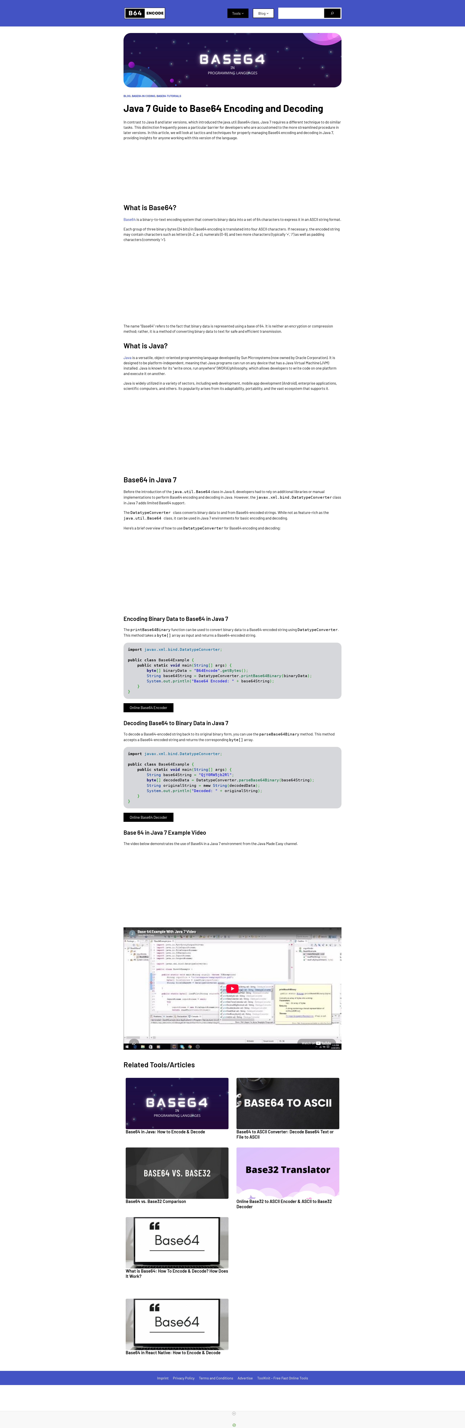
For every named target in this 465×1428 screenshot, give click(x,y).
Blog (127, 96)
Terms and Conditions (216, 1378)
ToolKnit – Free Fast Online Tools (282, 1378)
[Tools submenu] (243, 13)
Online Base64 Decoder (148, 817)
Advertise (245, 1378)
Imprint (163, 1378)
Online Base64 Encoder (148, 707)
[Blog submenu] (267, 13)
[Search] (332, 13)
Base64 (130, 219)
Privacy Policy (184, 1378)
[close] (234, 1413)
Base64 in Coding (143, 96)
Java (128, 357)
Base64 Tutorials (169, 96)
